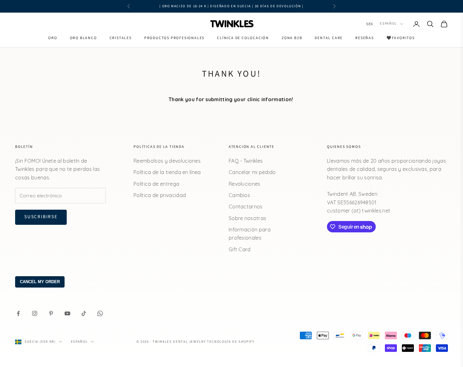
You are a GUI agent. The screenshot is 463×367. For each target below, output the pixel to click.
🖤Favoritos (400, 38)
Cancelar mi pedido (252, 172)
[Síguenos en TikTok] (84, 313)
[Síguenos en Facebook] (18, 313)
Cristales (121, 38)
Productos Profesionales (174, 38)
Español (388, 23)
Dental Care (329, 38)
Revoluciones (244, 184)
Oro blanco (83, 38)
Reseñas (364, 38)
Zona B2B (292, 38)
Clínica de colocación (243, 38)
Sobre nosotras (247, 218)
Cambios (239, 195)
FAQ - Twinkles (246, 161)
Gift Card (240, 249)
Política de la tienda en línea (167, 172)
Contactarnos (246, 206)
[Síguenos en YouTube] (67, 313)
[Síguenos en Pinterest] (51, 313)
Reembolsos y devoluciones (167, 161)
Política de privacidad (160, 195)
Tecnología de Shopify (230, 341)
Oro (52, 38)
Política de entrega (156, 184)
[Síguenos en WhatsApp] (100, 313)
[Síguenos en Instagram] (34, 313)
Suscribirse (41, 216)
